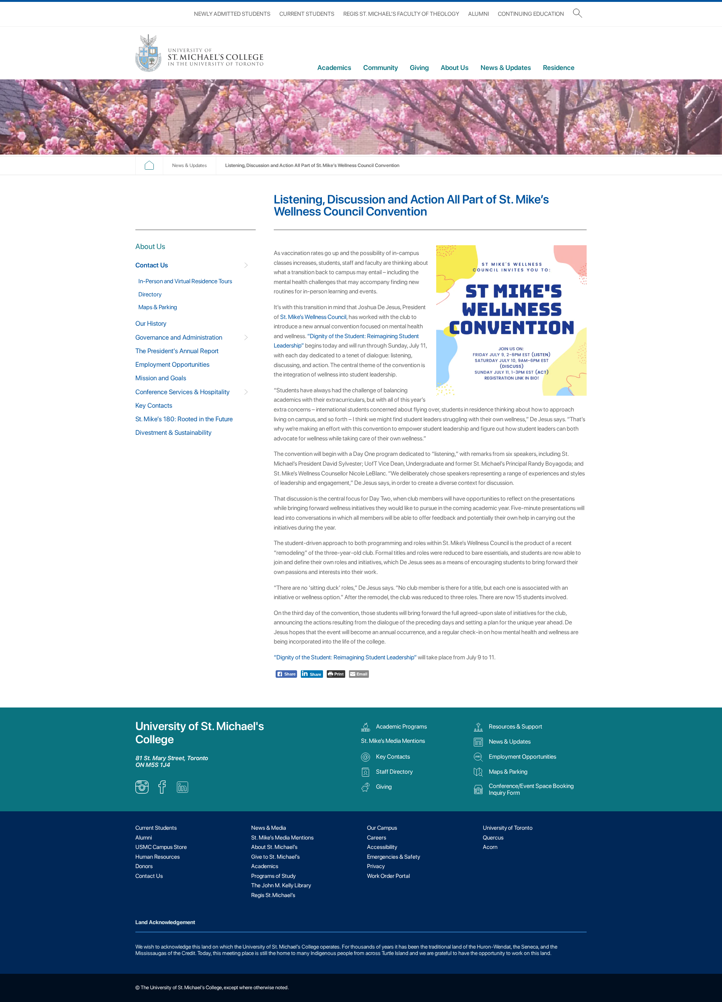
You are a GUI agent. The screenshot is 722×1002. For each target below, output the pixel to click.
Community (380, 67)
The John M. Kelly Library (281, 885)
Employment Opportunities (172, 364)
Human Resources (157, 856)
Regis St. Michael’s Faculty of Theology (401, 14)
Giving (419, 67)
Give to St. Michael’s (275, 856)
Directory (150, 294)
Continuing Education (531, 14)
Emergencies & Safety (393, 856)
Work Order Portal (388, 876)
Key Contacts (153, 405)
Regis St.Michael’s (273, 895)
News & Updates (506, 67)
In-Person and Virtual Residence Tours (185, 281)
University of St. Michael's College (199, 733)
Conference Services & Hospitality (182, 392)
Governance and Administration (178, 337)
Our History (151, 323)
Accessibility (382, 847)
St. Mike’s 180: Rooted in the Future (184, 419)
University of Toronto (507, 827)
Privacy (376, 866)
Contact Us (151, 265)
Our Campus (382, 827)
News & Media (268, 827)
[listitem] (142, 791)
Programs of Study (273, 876)
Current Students (306, 14)
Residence (559, 67)
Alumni (478, 14)
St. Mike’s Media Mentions (393, 740)
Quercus (493, 837)
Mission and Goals (160, 378)
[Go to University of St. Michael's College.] (149, 168)
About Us (455, 67)
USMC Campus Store (161, 847)
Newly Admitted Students (232, 14)
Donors (144, 866)
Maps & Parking (157, 307)
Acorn (490, 847)
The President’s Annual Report (176, 351)
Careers (376, 837)
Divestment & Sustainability (173, 432)
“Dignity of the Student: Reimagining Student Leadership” (345, 657)
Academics (334, 67)
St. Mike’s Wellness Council (313, 316)
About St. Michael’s (274, 847)
